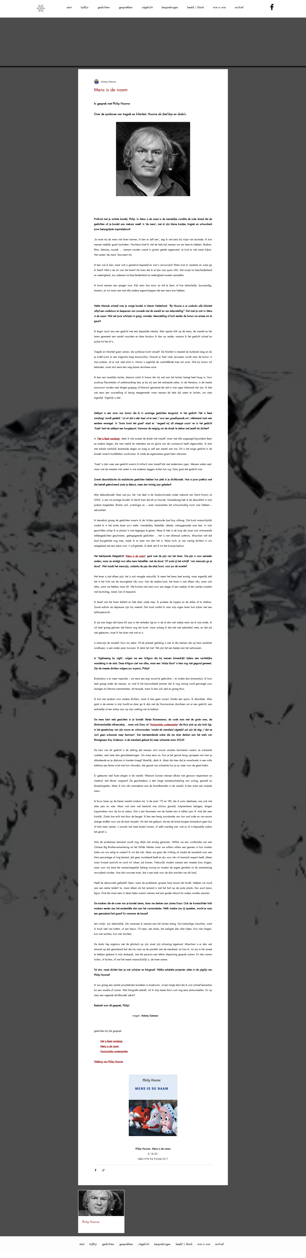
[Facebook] (272, 7)
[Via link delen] (103, 1170)
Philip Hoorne (90, 1222)
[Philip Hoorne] (101, 1203)
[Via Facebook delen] (95, 1170)
